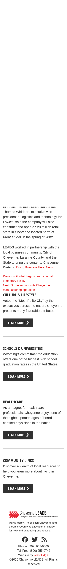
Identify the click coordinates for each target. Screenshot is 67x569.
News (50, 267)
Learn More (16, 323)
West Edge (41, 555)
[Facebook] (25, 539)
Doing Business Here (30, 267)
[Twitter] (35, 539)
